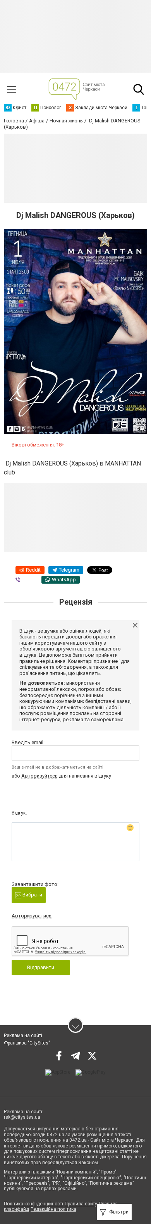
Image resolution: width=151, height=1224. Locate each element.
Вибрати (31, 895)
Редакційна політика (53, 1209)
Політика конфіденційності (33, 1204)
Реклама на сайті (23, 1035)
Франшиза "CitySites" (27, 1043)
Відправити (40, 967)
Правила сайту (81, 1204)
